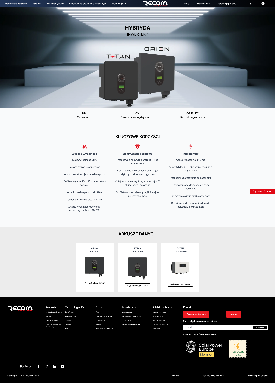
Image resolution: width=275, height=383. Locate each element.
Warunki (175, 375)
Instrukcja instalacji (159, 320)
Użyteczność (126, 320)
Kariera (98, 324)
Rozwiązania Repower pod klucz (133, 324)
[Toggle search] (250, 3)
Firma (186, 3)
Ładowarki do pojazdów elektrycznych (87, 3)
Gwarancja (156, 329)
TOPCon (68, 320)
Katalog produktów (159, 312)
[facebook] (38, 366)
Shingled (68, 324)
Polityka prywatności (258, 375)
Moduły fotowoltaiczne (16, 3)
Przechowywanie (55, 3)
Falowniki (37, 3)
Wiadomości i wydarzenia (105, 329)
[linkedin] (54, 366)
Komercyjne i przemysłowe (131, 316)
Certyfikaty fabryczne (160, 324)
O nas (98, 312)
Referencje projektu (227, 3)
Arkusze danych (158, 316)
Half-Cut (68, 329)
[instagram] (46, 366)
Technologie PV (119, 3)
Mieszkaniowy (127, 312)
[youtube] (62, 366)
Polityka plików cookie (213, 375)
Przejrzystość (101, 320)
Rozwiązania (203, 3)
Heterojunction (70, 316)
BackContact (70, 312)
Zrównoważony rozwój (104, 316)
